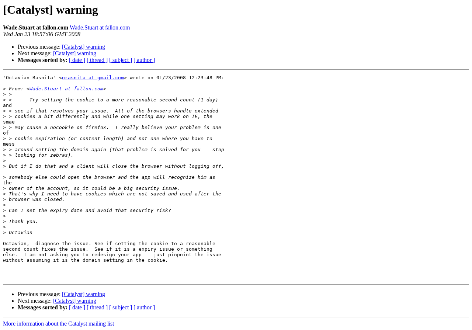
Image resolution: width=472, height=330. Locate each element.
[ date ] (77, 60)
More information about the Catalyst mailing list (58, 323)
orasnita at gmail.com (93, 77)
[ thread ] (97, 60)
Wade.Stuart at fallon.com (100, 27)
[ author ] (144, 60)
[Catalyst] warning (83, 47)
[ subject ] (120, 60)
